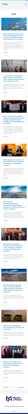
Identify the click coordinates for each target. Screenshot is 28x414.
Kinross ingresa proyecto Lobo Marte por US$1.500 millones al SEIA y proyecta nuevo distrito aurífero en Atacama (12, 288)
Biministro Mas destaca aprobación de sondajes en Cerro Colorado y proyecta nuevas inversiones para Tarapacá (13, 247)
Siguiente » (22, 387)
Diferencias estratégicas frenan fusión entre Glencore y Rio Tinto (13, 327)
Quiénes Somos (21, 406)
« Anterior (5, 387)
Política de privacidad (14, 406)
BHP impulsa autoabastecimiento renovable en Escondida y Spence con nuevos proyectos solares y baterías (14, 205)
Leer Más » (5, 52)
